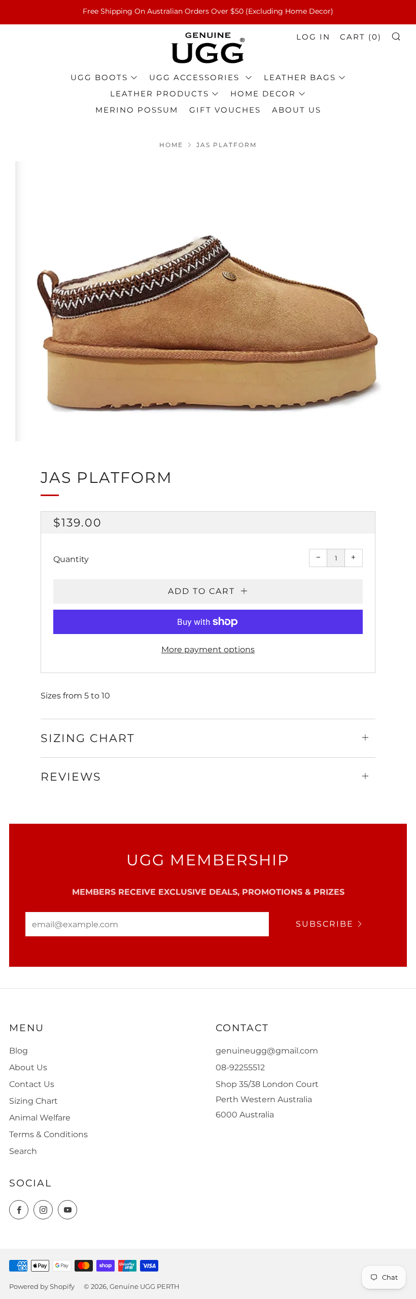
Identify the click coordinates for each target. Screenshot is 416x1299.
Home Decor (263, 93)
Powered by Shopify (42, 1286)
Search (23, 1151)
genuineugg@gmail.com (267, 1051)
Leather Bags (300, 77)
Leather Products (159, 93)
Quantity (71, 559)
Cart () (361, 37)
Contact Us (31, 1084)
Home (171, 145)
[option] (208, 301)
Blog (18, 1051)
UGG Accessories (195, 77)
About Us (296, 110)
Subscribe (325, 924)
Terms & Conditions (48, 1134)
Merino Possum (136, 110)
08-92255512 (240, 1067)
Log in (313, 37)
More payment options (208, 649)
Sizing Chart (33, 1101)
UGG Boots (99, 77)
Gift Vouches (225, 110)
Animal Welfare (40, 1117)
